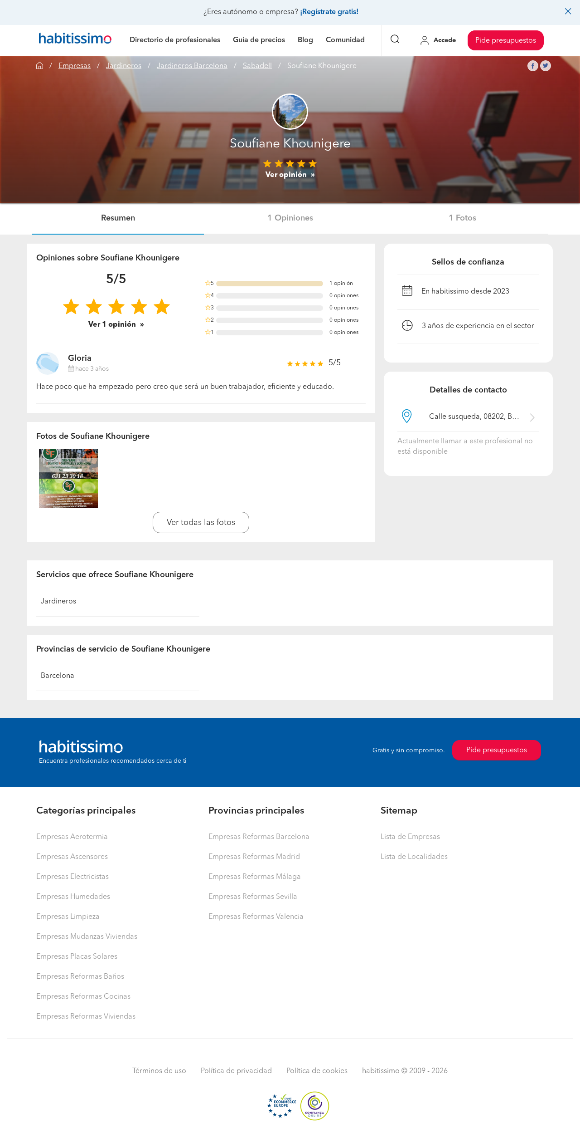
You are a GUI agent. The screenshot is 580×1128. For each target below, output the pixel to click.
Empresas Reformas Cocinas (83, 996)
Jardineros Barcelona (192, 66)
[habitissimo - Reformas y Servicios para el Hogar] (75, 40)
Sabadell (257, 66)
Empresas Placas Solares (76, 957)
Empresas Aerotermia (72, 837)
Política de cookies (317, 1071)
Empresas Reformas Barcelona (258, 837)
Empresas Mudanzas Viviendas (86, 937)
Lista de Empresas (410, 837)
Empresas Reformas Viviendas (85, 1016)
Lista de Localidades (414, 857)
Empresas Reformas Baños (80, 977)
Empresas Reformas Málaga (254, 877)
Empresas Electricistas (72, 877)
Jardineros (123, 66)
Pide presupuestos (505, 40)
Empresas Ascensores (72, 857)
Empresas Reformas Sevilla (252, 897)
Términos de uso (159, 1071)
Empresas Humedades (73, 897)
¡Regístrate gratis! (329, 12)
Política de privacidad (236, 1071)
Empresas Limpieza (68, 917)
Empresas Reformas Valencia (256, 917)
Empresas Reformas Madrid (254, 857)
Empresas (74, 66)
